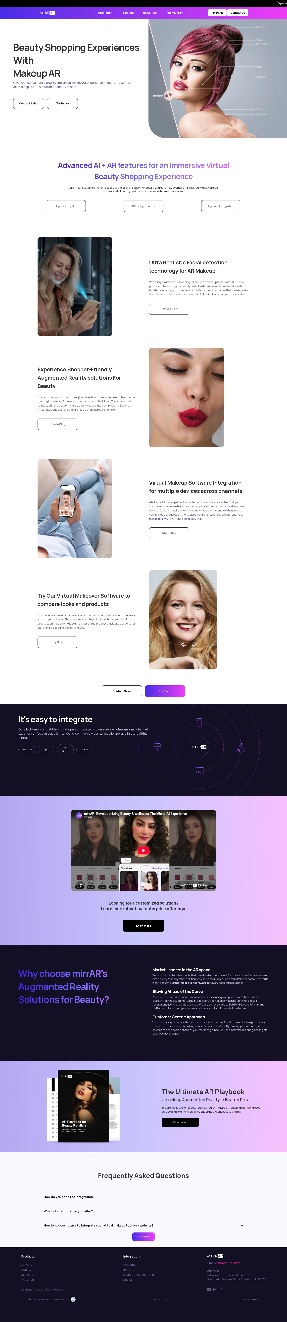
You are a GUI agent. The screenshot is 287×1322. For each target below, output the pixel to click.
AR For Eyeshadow (143, 206)
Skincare (27, 1274)
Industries (29, 20)
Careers (39, 1289)
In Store (65, 749)
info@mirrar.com (228, 1263)
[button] (107, 13)
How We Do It (169, 309)
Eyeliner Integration (221, 206)
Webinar (58, 1289)
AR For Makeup (46, 20)
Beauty (26, 1269)
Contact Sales (28, 103)
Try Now (57, 642)
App (46, 749)
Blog (48, 1289)
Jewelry (26, 1264)
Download (180, 1122)
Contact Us (238, 12)
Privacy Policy (251, 1299)
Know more (143, 926)
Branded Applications (138, 1274)
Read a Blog (57, 424)
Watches (27, 1279)
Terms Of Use (159, 1299)
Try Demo (217, 12)
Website (27, 749)
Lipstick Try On (66, 206)
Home (18, 20)
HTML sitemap (61, 1299)
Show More (143, 1236)
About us (26, 1289)
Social (84, 749)
